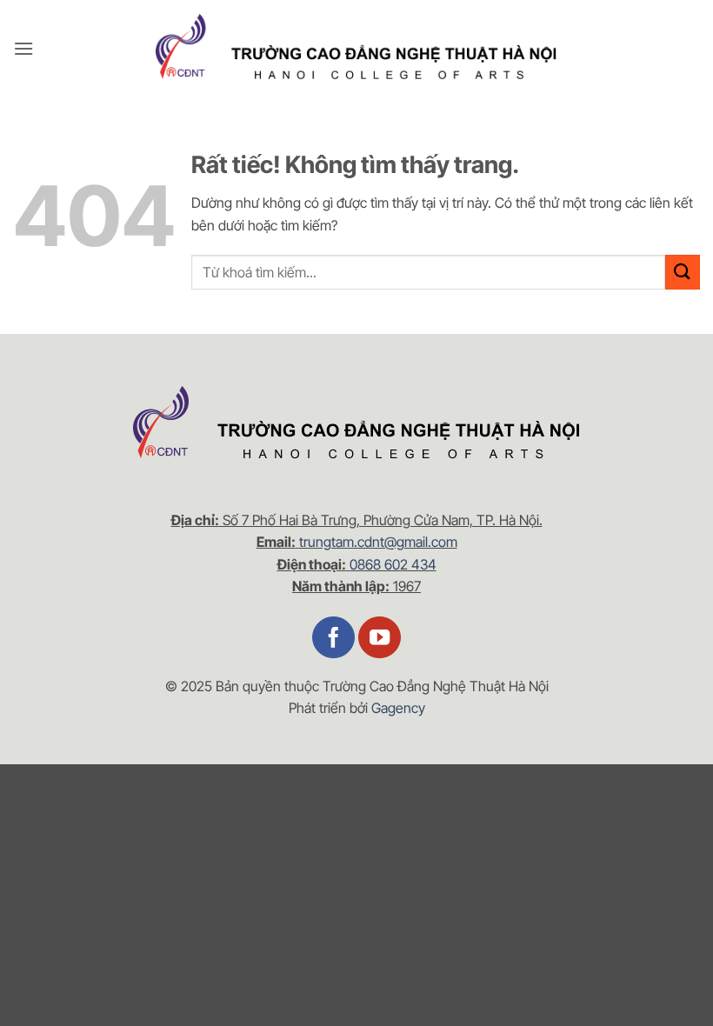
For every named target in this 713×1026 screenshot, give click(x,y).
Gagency (398, 707)
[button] (23, 48)
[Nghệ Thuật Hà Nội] (356, 48)
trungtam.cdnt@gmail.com (378, 541)
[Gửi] (682, 272)
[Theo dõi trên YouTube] (379, 637)
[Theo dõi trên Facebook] (333, 637)
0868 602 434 (393, 564)
